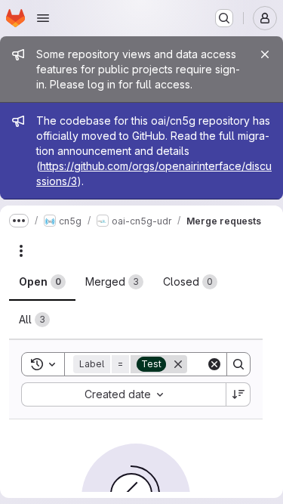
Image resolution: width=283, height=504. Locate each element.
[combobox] (123, 394)
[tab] (42, 282)
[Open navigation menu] (43, 18)
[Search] (238, 364)
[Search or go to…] (224, 18)
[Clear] (214, 364)
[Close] (265, 54)
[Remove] (178, 364)
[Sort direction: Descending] (238, 394)
